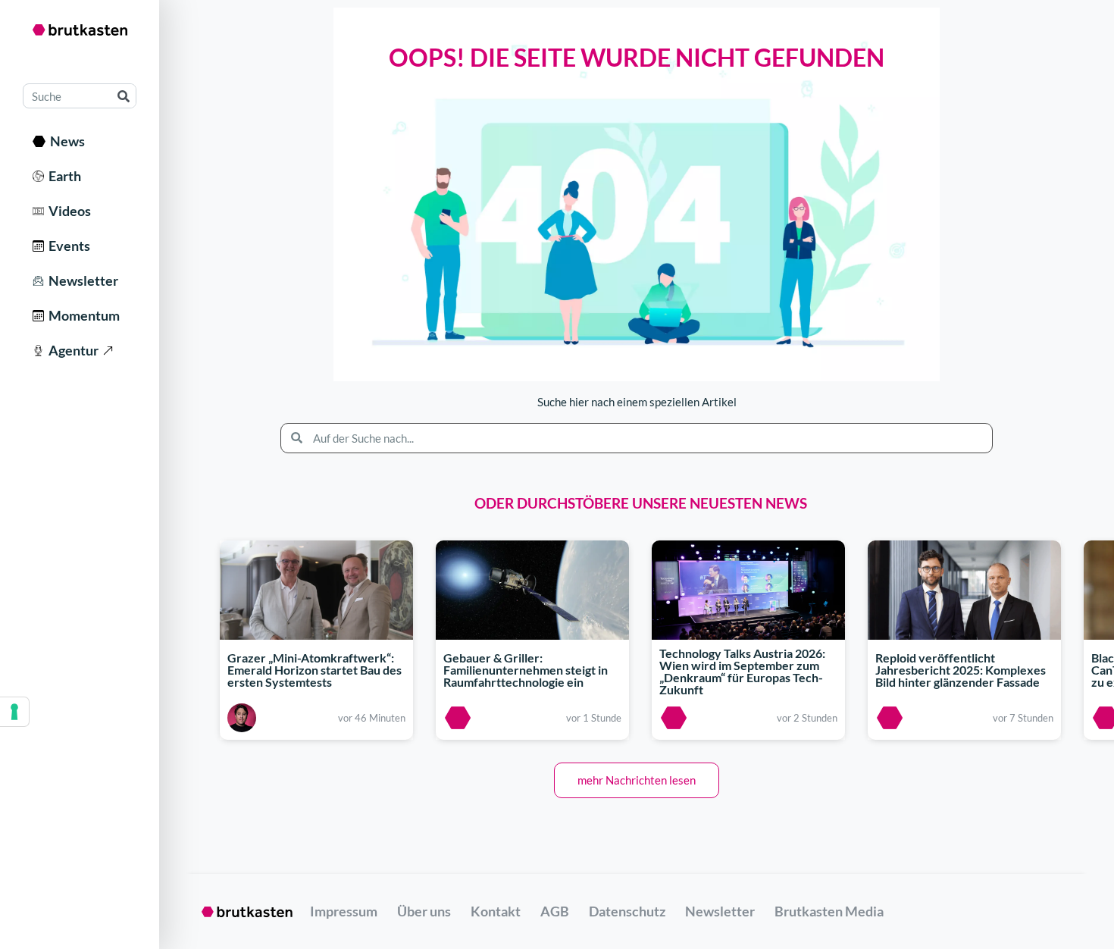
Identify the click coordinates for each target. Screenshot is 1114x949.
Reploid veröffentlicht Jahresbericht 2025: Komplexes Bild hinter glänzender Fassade (960, 669)
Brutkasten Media (829, 911)
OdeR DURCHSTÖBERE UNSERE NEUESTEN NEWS (640, 503)
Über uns (424, 911)
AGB (554, 911)
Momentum (82, 315)
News (65, 141)
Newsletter (81, 280)
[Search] (123, 96)
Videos (67, 210)
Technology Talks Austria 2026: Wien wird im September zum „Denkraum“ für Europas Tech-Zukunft (742, 672)
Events (67, 245)
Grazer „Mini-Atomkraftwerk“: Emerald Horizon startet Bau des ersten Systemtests (314, 669)
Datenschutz (627, 911)
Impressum (343, 911)
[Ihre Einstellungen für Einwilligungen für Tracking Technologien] (14, 711)
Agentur (71, 350)
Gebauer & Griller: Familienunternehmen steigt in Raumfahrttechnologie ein (525, 669)
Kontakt (496, 911)
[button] (636, 780)
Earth (62, 176)
